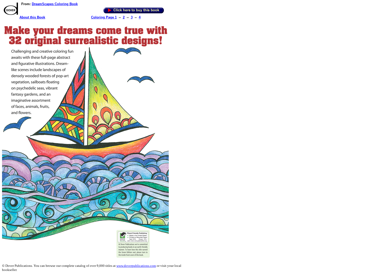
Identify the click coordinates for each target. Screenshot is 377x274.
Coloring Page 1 (104, 17)
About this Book (32, 17)
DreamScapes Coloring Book (55, 4)
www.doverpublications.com (136, 266)
